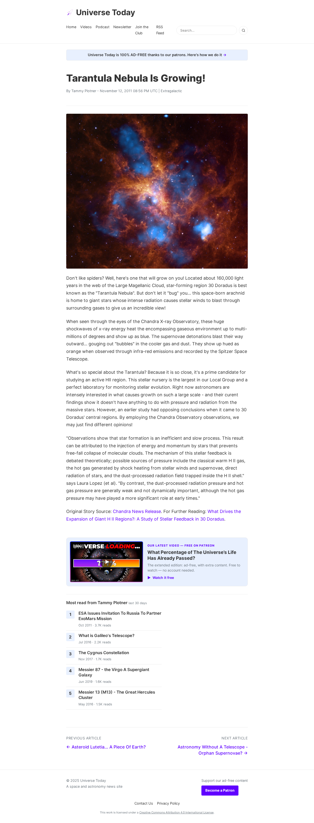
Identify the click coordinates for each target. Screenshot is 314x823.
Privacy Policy (168, 803)
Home (71, 27)
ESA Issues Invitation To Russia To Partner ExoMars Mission (119, 616)
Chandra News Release (137, 511)
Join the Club (141, 30)
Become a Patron (220, 790)
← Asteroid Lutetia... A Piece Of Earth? (106, 746)
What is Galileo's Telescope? (106, 635)
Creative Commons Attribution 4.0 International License (176, 812)
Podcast (102, 27)
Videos (86, 27)
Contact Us (143, 803)
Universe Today (105, 12)
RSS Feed (160, 30)
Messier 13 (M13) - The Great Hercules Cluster (116, 695)
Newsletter (122, 27)
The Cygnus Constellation (103, 652)
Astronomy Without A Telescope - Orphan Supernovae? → (213, 750)
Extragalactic (171, 91)
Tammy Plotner (83, 91)
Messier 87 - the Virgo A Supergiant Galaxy (113, 672)
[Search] (243, 30)
